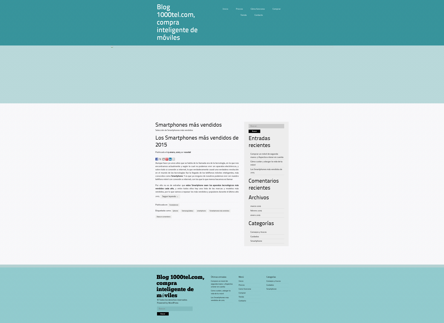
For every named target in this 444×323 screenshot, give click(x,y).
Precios (239, 9)
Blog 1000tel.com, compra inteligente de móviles (177, 23)
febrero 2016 (256, 211)
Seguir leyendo (170, 196)
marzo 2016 (255, 206)
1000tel (187, 152)
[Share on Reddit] (163, 159)
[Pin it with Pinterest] (166, 159)
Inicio (225, 9)
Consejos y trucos (258, 232)
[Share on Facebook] (156, 159)
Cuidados (254, 237)
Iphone (175, 211)
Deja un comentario (163, 216)
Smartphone (173, 205)
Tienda (243, 15)
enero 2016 (255, 215)
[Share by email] (173, 159)
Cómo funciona (258, 9)
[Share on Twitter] (160, 159)
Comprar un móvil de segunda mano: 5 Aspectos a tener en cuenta (222, 284)
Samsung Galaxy (187, 211)
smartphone (201, 211)
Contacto (258, 15)
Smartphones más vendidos (219, 211)
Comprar (277, 9)
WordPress (173, 303)
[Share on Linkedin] (170, 159)
